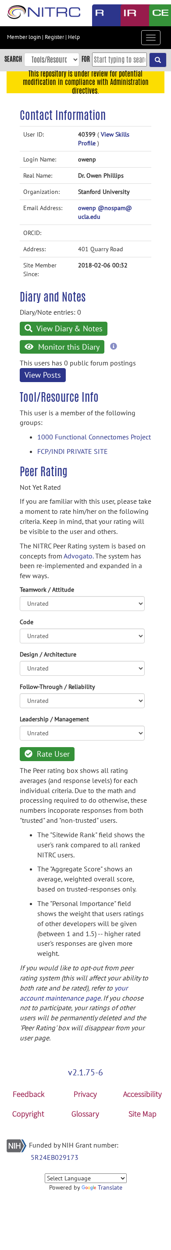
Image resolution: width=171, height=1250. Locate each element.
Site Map (142, 1114)
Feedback (28, 1094)
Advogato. (78, 555)
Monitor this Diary (68, 347)
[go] (158, 60)
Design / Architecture (48, 654)
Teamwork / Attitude (47, 589)
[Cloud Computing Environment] (156, 15)
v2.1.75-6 (85, 1072)
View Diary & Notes (69, 328)
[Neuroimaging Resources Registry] (99, 15)
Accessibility (142, 1094)
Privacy (85, 1094)
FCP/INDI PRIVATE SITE (72, 451)
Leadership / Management (54, 719)
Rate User (52, 754)
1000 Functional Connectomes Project (94, 436)
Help (74, 37)
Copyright (28, 1114)
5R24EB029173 (54, 1157)
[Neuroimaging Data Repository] (128, 15)
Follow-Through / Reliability (57, 687)
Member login (24, 37)
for (86, 58)
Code (26, 622)
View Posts (43, 375)
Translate (110, 1187)
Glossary (85, 1114)
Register (54, 37)
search (13, 58)
